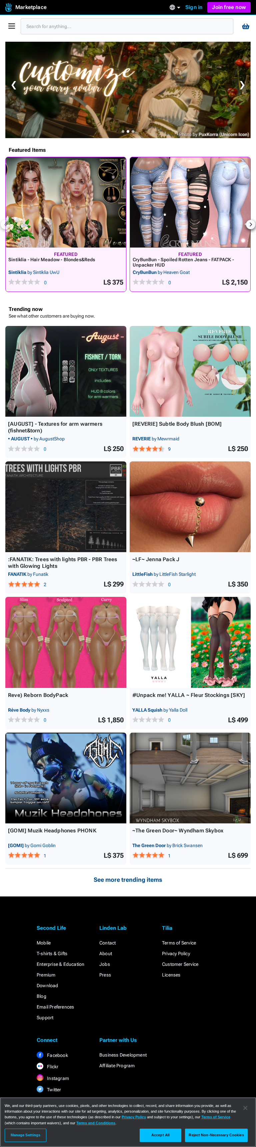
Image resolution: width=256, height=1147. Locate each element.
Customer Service (180, 964)
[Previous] (5, 224)
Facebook (57, 1055)
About (105, 953)
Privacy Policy (176, 953)
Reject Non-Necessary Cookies (216, 1135)
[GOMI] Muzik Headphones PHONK (52, 830)
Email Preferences (55, 1007)
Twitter (53, 1089)
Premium (46, 975)
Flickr (52, 1066)
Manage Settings (26, 1135)
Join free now (229, 7)
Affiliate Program (117, 1065)
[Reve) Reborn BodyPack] (65, 642)
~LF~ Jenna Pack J (155, 559)
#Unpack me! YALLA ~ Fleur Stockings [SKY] (188, 695)
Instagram (57, 1078)
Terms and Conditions (95, 1123)
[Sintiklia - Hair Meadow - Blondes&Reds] (66, 202)
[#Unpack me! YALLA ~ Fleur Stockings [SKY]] (190, 642)
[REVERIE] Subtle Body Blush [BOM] (177, 424)
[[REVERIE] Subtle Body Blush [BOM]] (190, 371)
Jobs (104, 964)
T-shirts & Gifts (52, 953)
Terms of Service (179, 942)
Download (47, 985)
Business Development (123, 1055)
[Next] (250, 224)
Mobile (44, 942)
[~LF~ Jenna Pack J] (190, 506)
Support (45, 1017)
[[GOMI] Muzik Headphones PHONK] (65, 778)
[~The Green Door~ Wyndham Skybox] (190, 778)
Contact (107, 942)
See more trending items (128, 879)
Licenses (171, 975)
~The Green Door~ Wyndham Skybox (177, 830)
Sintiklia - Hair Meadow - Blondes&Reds (51, 259)
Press (105, 975)
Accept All (160, 1135)
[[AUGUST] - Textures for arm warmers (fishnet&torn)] (65, 371)
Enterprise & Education (60, 964)
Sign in (193, 7)
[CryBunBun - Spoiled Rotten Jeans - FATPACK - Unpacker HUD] (190, 202)
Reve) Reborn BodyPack (38, 695)
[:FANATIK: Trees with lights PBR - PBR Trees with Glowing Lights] (65, 506)
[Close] (245, 1108)
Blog (41, 996)
